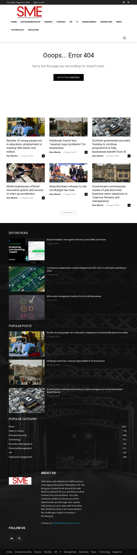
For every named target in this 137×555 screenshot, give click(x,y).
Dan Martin (12, 155)
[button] (124, 38)
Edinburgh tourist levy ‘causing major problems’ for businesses (67, 144)
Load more (67, 212)
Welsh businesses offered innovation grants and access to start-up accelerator (25, 190)
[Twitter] (128, 2)
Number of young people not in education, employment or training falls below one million (87, 333)
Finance (53, 135)
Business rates (99, 181)
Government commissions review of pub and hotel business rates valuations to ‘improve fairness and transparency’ (109, 194)
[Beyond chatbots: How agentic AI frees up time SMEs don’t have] (27, 250)
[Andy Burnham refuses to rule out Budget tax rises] (68, 172)
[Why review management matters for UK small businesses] (27, 307)
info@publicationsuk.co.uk (66, 523)
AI (94, 135)
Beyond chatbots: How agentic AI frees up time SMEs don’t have (76, 239)
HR (9, 135)
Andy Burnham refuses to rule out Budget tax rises (68, 188)
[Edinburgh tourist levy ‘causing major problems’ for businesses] (68, 127)
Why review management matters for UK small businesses (74, 296)
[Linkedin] (124, 2)
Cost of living (56, 181)
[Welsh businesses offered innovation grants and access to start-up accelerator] (26, 172)
